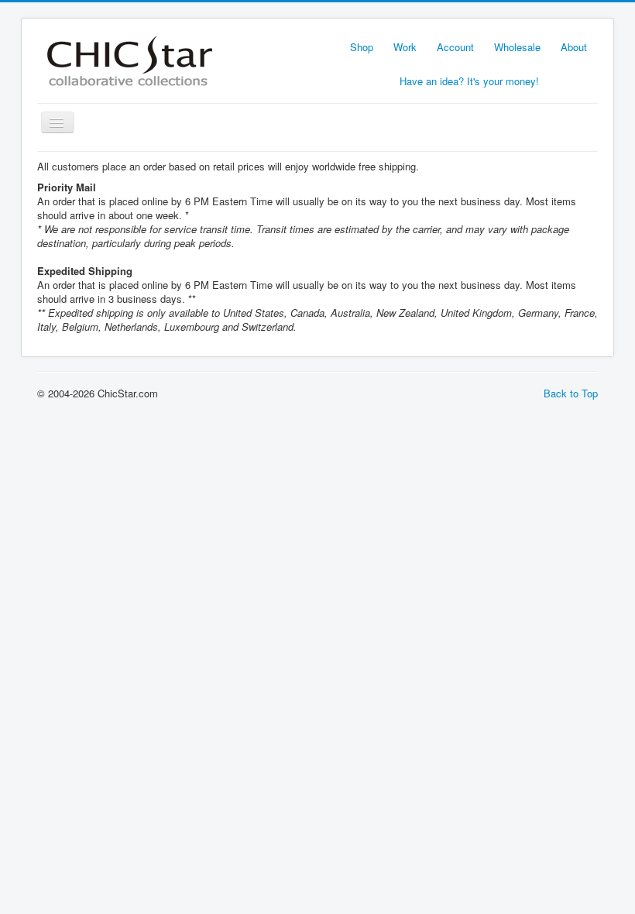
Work (405, 47)
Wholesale (517, 47)
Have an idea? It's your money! (469, 81)
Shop (361, 47)
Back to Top (571, 393)
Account (455, 47)
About (574, 47)
